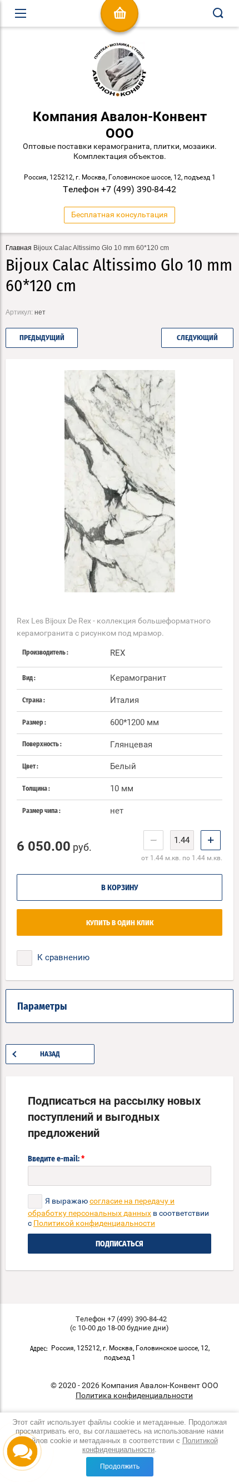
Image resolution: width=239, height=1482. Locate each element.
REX (117, 653)
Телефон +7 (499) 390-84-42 (119, 189)
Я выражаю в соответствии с (118, 1211)
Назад (50, 1054)
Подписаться (119, 1244)
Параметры (42, 1007)
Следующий (197, 338)
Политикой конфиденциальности (150, 1445)
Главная (19, 248)
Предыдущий (41, 338)
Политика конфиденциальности (134, 1395)
